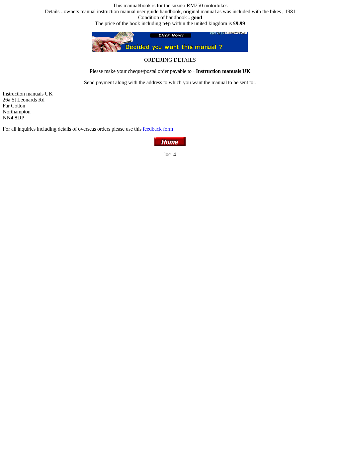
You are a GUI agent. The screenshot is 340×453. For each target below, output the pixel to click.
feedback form (158, 129)
